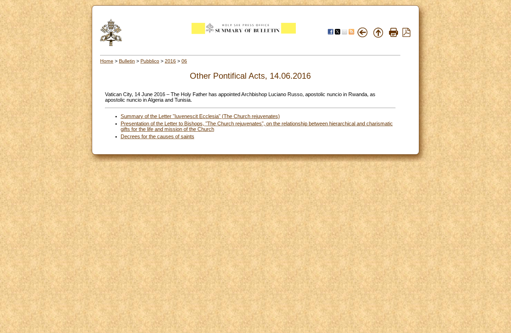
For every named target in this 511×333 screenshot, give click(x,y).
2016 (170, 61)
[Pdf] (406, 35)
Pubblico (149, 61)
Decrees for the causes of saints (157, 136)
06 (184, 61)
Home (106, 61)
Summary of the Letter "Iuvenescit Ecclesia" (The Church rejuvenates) (200, 116)
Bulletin (127, 61)
